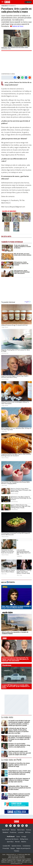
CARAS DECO (4, 5)
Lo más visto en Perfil (11, 759)
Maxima (23, 841)
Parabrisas (13, 832)
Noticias (13, 830)
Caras (18, 836)
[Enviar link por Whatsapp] (22, 77)
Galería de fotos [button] (17, 26)
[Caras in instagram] (6, 826)
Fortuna (28, 830)
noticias (16, 587)
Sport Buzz (10, 841)
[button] (16, 40)
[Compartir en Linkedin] (26, 77)
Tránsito (16, 851)
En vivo (29, 2)
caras (16, 638)
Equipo (13, 848)
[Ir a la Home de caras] (7, 3)
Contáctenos (26, 846)
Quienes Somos (16, 846)
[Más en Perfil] (10, 582)
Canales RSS (6, 846)
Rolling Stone (24, 839)
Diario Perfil (5, 830)
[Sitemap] (26, 826)
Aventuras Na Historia (11, 839)
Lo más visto (7, 717)
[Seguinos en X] (14, 826)
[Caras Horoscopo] (16, 813)
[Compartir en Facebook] (15, 77)
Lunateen (21, 832)
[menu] (2, 2)
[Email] (30, 77)
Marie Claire (21, 830)
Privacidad (6, 848)
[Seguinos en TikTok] (18, 826)
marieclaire (16, 613)
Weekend (5, 832)
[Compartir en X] (18, 77)
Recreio (17, 841)
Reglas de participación (23, 848)
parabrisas (16, 665)
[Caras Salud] (16, 806)
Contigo (23, 836)
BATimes (27, 832)
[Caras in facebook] (10, 826)
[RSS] (22, 826)
